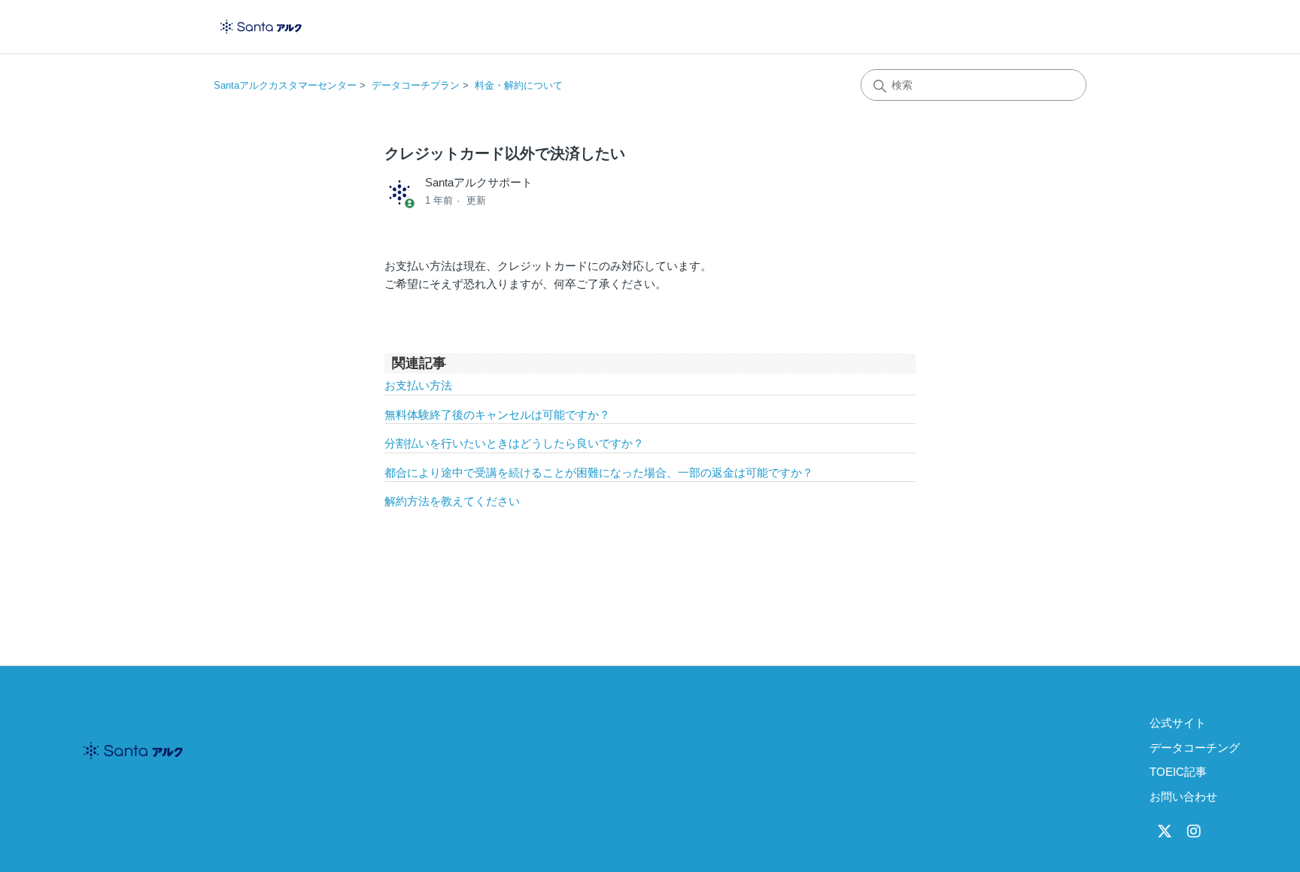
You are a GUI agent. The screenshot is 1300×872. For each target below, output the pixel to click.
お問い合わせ (1183, 796)
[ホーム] (261, 27)
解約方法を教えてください (452, 501)
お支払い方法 (418, 385)
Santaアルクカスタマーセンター (285, 85)
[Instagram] (1194, 831)
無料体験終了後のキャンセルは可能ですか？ (497, 414)
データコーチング (1195, 747)
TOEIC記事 (1178, 771)
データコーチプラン (416, 85)
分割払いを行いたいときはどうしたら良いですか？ (514, 443)
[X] (1164, 831)
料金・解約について (519, 85)
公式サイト (1178, 722)
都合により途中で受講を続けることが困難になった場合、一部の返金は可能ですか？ (598, 472)
